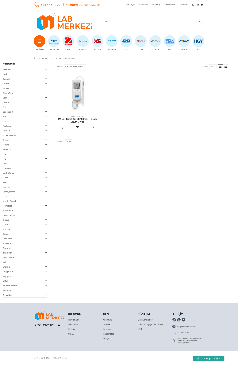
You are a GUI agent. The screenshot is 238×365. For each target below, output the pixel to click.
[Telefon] (62, 127)
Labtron (6, 187)
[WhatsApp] (92, 127)
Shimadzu (7, 243)
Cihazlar (143, 4)
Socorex (7, 248)
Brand (6, 88)
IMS (4, 158)
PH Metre (80, 116)
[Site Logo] (65, 22)
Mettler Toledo (10, 201)
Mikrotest (7, 205)
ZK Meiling (7, 295)
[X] (193, 5)
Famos (6, 121)
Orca (5, 224)
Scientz (6, 234)
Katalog (156, 4)
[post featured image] (77, 92)
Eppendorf (8, 112)
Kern (5, 182)
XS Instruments (10, 285)
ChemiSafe (8, 93)
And (5, 74)
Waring (6, 267)
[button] (220, 66)
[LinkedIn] (202, 5)
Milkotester (8, 210)
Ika (4, 154)
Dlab (5, 97)
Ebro (5, 107)
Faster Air (7, 126)
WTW (5, 281)
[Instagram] (198, 5)
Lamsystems (9, 191)
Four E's (6, 130)
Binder (6, 83)
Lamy (5, 196)
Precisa (6, 229)
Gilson (6, 140)
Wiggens (7, 276)
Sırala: (60, 66)
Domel (6, 102)
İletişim (183, 4)
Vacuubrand (9, 257)
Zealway (7, 290)
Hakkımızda (169, 4)
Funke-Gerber (9, 135)
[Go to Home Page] (34, 58)
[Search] (200, 21)
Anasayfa (130, 4)
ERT (4, 116)
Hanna (73, 116)
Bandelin (7, 79)
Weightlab (8, 271)
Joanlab (7, 168)
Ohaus (6, 220)
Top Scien (7, 252)
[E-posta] (77, 127)
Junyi (5, 177)
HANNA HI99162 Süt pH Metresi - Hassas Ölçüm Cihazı (77, 120)
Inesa (5, 163)
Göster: (205, 66)
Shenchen (7, 238)
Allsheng (7, 69)
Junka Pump (9, 173)
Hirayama (7, 149)
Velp (5, 262)
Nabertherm (9, 215)
